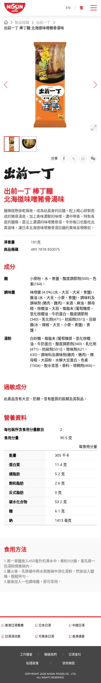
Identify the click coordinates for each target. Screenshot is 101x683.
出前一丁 (43, 22)
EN (68, 7)
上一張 (6, 84)
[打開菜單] (95, 7)
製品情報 (22, 22)
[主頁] (6, 22)
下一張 (95, 84)
